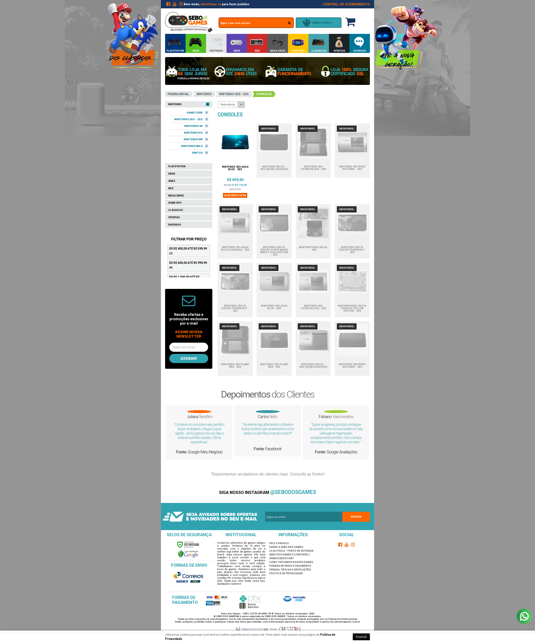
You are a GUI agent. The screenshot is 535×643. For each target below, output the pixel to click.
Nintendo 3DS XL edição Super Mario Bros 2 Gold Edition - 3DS (274, 251)
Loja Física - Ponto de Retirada (291, 550)
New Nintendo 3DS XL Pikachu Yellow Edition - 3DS (352, 308)
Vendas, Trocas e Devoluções (290, 569)
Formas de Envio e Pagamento (290, 565)
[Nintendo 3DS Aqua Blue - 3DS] (235, 144)
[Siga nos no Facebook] (168, 4)
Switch (197, 152)
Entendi (361, 637)
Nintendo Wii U (192, 146)
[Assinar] (188, 358)
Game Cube (195, 112)
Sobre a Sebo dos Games (286, 547)
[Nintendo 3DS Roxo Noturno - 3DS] (352, 144)
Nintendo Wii (193, 139)
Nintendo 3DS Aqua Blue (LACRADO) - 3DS (235, 248)
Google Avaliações (341, 451)
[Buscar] (289, 23)
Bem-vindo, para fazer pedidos (216, 4)
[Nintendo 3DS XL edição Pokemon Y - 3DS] (352, 224)
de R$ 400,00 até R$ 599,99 (188, 251)
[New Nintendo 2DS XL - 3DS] (313, 224)
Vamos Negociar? (281, 558)
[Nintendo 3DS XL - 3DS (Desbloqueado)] (274, 144)
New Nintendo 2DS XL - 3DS (313, 248)
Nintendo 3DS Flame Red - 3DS (235, 365)
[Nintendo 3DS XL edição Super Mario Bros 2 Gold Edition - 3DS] (274, 224)
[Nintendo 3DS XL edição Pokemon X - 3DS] (235, 283)
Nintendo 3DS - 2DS (234, 94)
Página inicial (178, 94)
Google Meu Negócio (205, 451)
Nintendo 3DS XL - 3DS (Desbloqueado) (274, 168)
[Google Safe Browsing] (188, 553)
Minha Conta (321, 22)
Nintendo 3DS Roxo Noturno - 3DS (352, 168)
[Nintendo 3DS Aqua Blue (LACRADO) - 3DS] (235, 224)
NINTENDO (204, 94)
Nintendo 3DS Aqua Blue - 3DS (235, 168)
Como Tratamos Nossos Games (291, 562)
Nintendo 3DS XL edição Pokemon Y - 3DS (352, 250)
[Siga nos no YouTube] (347, 545)
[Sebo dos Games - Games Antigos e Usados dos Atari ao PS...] (188, 22)
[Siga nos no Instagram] (181, 4)
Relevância (227, 104)
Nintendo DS (193, 132)
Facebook (273, 448)
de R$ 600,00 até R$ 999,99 (188, 265)
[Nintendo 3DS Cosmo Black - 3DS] (313, 144)
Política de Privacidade (286, 573)
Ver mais (235, 181)
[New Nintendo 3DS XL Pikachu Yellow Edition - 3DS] (352, 283)
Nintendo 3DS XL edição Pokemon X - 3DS (235, 308)
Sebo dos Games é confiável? (289, 554)
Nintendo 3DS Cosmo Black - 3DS (313, 168)
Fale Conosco (279, 543)
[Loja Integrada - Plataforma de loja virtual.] (252, 629)
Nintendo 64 (193, 126)
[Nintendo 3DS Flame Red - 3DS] (235, 341)
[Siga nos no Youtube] (174, 4)
